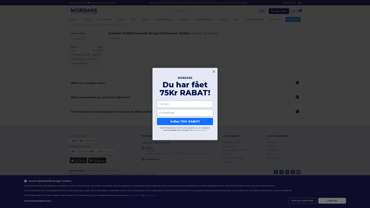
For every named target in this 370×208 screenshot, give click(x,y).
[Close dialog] (213, 71)
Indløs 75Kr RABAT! (185, 121)
